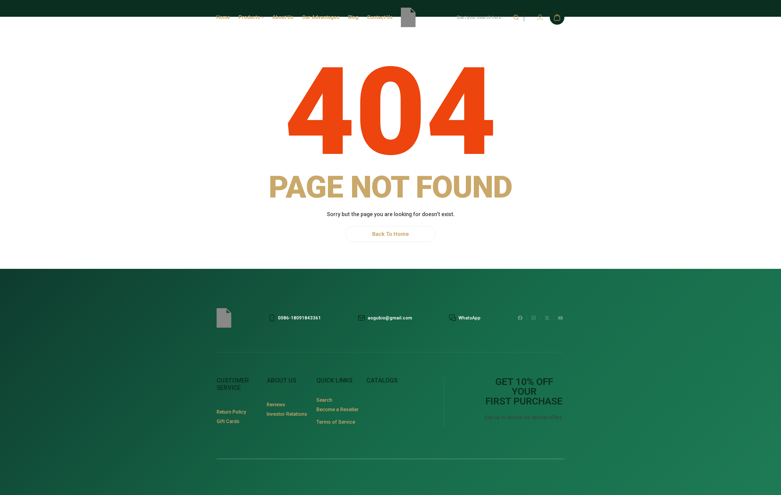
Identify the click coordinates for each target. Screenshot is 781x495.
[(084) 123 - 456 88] (294, 318)
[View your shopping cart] (557, 17)
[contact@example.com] (384, 318)
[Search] (516, 17)
